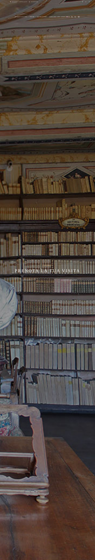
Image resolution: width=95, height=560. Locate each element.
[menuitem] (68, 16)
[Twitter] (89, 1)
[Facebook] (82, 1)
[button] (75, 17)
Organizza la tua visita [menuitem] (21, 16)
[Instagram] (85, 1)
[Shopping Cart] (72, 17)
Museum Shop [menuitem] (52, 16)
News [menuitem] (58, 16)
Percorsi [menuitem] (32, 16)
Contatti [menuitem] (63, 16)
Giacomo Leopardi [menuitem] (42, 16)
